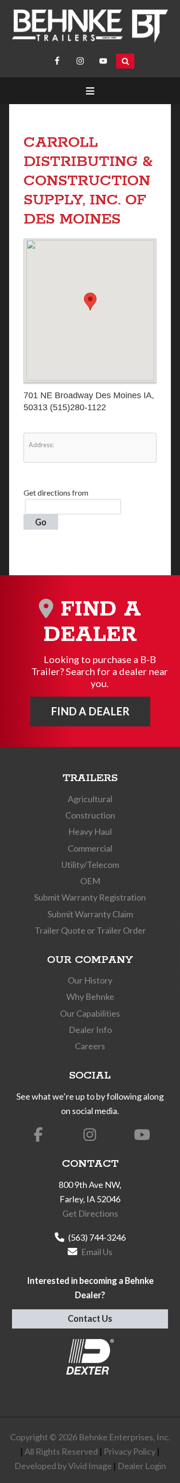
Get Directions (90, 1213)
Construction (90, 815)
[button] (90, 301)
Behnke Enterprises (90, 26)
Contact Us (90, 1318)
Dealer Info (90, 1029)
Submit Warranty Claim (90, 914)
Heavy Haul (90, 831)
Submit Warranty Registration (90, 897)
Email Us (96, 1251)
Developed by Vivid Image (63, 1465)
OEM (90, 881)
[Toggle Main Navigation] (90, 90)
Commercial (90, 848)
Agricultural (90, 799)
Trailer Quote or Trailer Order (90, 930)
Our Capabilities (90, 1013)
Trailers (90, 778)
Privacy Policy (130, 1451)
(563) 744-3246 (97, 1237)
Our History (90, 980)
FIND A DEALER (90, 711)
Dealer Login (142, 1465)
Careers (90, 1046)
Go (41, 522)
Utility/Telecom (90, 864)
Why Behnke (90, 996)
